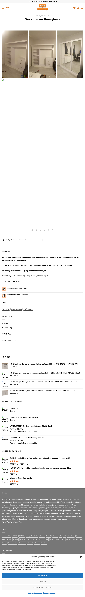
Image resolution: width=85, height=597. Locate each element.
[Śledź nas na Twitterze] (12, 522)
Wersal (37, 543)
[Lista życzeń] (74, 7)
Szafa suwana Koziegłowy (17, 288)
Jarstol (46, 539)
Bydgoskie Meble (32, 536)
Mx (81, 539)
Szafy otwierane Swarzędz (15, 240)
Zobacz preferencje (42, 588)
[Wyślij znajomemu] (44, 230)
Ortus (4, 543)
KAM (51, 539)
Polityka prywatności (49, 593)
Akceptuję (42, 575)
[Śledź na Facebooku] (4, 522)
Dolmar (55, 536)
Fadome (78, 536)
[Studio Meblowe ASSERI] (42, 7)
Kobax (57, 539)
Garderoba (5, 309)
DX (65, 536)
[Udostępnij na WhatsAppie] (32, 230)
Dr (60, 536)
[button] (82, 557)
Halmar (15, 539)
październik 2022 (8, 341)
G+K (3, 539)
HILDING (31, 539)
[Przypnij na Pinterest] (48, 230)
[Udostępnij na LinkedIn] (52, 230)
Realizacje (45, 16)
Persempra (22, 543)
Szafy (38, 16)
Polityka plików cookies (35, 593)
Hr (36, 539)
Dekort (48, 536)
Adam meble (6, 536)
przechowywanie (16, 309)
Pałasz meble (12, 543)
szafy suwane (28, 309)
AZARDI (21, 536)
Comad (42, 536)
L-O (63, 539)
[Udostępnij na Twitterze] (40, 230)
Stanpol (30, 543)
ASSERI (14, 536)
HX (40, 539)
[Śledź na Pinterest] (19, 522)
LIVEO (75, 539)
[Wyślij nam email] (15, 522)
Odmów (42, 581)
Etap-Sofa (71, 536)
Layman (68, 539)
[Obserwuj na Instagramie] (8, 522)
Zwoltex (43, 543)
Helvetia (22, 539)
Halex (9, 539)
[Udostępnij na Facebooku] (36, 230)
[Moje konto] (78, 7)
